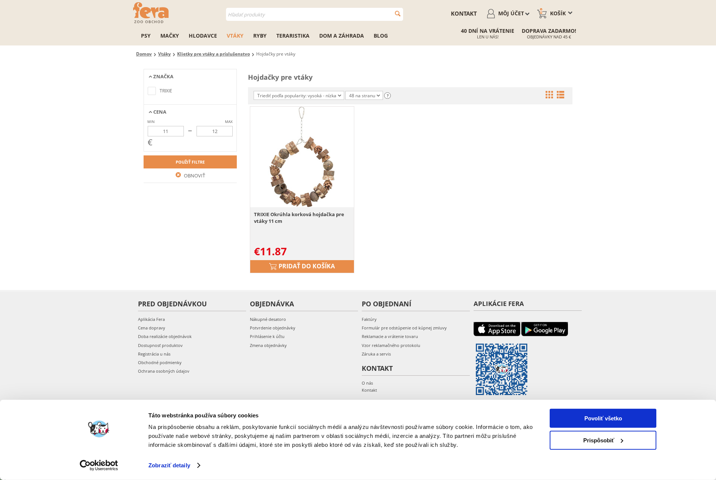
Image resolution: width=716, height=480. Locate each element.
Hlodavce (203, 35)
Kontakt (464, 13)
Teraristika (293, 35)
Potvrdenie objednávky (272, 328)
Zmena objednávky (268, 345)
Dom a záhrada (341, 35)
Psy (146, 35)
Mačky (169, 35)
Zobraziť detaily (169, 465)
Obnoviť (194, 175)
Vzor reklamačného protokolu (391, 345)
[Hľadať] (397, 13)
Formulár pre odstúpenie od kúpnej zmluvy (404, 328)
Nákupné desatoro (268, 319)
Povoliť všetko (603, 418)
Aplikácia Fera (151, 319)
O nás (367, 383)
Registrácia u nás (154, 354)
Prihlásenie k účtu (267, 336)
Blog (381, 35)
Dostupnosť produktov (160, 345)
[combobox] (314, 14)
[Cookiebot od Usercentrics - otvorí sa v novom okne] (99, 465)
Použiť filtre (190, 162)
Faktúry (369, 319)
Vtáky (235, 35)
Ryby (260, 35)
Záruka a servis (376, 354)
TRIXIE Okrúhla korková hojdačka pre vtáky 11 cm (299, 217)
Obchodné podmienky (160, 362)
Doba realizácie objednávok (165, 336)
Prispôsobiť (598, 440)
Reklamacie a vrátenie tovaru (390, 336)
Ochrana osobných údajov (163, 371)
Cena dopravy (151, 328)
